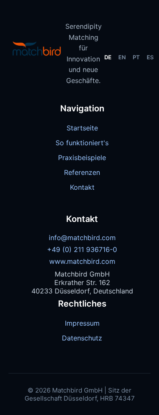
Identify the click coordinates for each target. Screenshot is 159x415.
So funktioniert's (82, 142)
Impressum (82, 323)
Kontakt (82, 187)
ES (150, 57)
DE (108, 57)
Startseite (82, 128)
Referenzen (82, 172)
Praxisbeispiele (82, 157)
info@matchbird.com (82, 237)
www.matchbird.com (82, 261)
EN (122, 57)
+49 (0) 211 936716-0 (82, 249)
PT (136, 57)
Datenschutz (82, 338)
